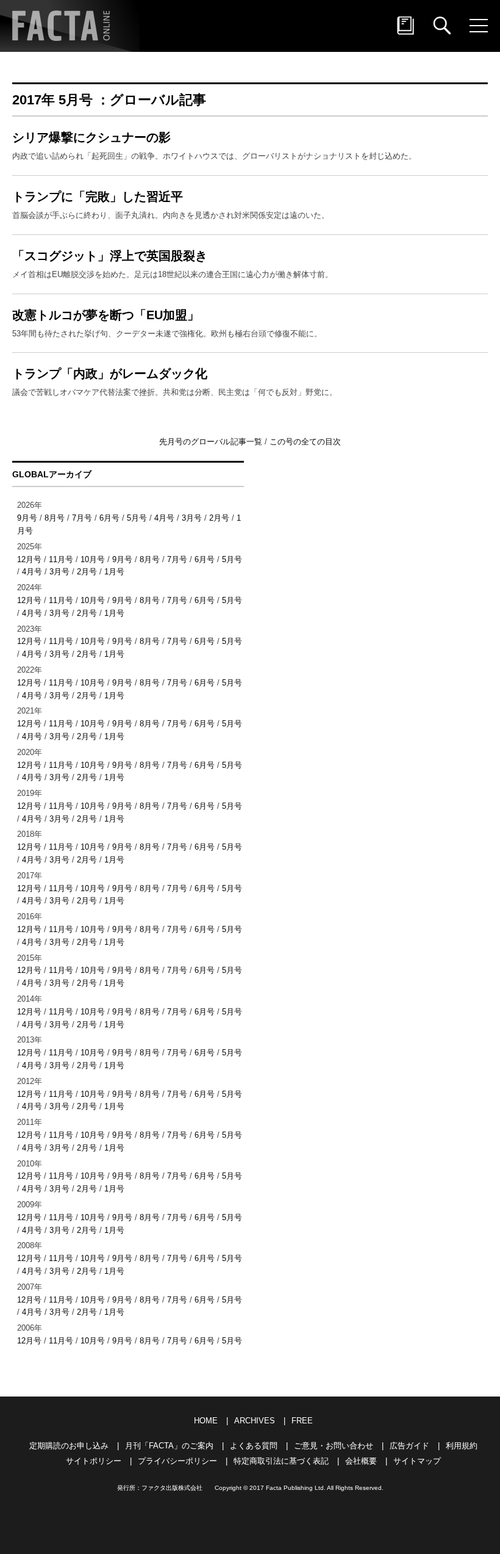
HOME (206, 1420)
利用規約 (461, 1445)
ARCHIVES (254, 1420)
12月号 (29, 559)
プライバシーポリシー (177, 1460)
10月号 (92, 559)
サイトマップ (417, 1460)
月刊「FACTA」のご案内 (169, 1445)
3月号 (192, 517)
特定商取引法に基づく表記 (281, 1460)
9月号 (27, 517)
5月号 (137, 517)
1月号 (114, 571)
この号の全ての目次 (305, 441)
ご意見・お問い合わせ (333, 1445)
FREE (302, 1420)
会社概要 (361, 1460)
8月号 (55, 517)
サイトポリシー (93, 1460)
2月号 (219, 517)
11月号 (61, 559)
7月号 (82, 517)
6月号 (109, 517)
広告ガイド (409, 1445)
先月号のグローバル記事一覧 (212, 441)
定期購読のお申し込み (69, 1445)
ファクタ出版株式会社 (171, 1487)
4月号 (164, 517)
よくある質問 (253, 1445)
